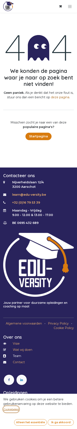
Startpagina (38, 136)
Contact (19, 362)
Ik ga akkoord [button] (61, 422)
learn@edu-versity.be (29, 195)
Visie (16, 343)
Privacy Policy (58, 323)
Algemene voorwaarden (24, 323)
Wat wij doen (22, 350)
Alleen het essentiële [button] (30, 422)
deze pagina (60, 97)
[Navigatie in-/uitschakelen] (70, 6)
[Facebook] (9, 380)
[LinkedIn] (21, 380)
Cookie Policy (64, 328)
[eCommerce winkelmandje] (60, 6)
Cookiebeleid (11, 409)
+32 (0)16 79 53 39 (26, 202)
